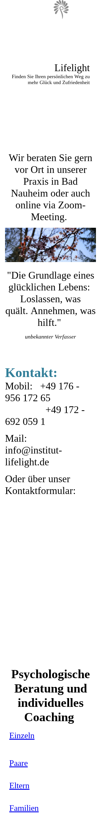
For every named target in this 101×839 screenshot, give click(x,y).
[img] (61, 10)
